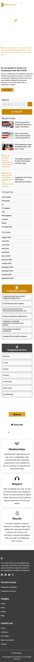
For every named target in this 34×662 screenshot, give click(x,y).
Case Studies (6, 197)
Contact (4, 644)
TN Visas (6, 375)
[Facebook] (6, 575)
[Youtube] (9, 575)
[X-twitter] (13, 575)
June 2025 (5, 245)
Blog (2, 615)
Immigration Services (8, 591)
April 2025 (5, 252)
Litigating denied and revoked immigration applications (14, 297)
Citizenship (6, 201)
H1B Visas (6, 356)
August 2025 (6, 237)
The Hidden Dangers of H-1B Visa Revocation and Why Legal (23, 161)
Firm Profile (5, 636)
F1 (2, 204)
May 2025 (5, 248)
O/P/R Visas (7, 382)
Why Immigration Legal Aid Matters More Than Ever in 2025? (23, 147)
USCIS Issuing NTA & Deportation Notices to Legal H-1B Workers (23, 125)
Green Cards (7, 388)
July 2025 (5, 241)
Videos (3, 611)
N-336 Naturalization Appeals (13, 303)
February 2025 (7, 260)
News (3, 608)
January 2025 (7, 263)
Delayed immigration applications (15, 316)
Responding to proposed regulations (11, 330)
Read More (7, 90)
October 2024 (7, 274)
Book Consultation (7, 640)
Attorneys (4, 632)
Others (4, 223)
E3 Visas (6, 369)
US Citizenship (8, 394)
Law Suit (5, 219)
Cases (3, 604)
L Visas (5, 363)
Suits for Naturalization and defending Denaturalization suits (15, 310)
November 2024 (7, 271)
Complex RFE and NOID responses (15, 336)
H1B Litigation (7, 215)
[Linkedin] (2, 575)
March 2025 (6, 256)
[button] (32, 6)
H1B (3, 212)
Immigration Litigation (9, 587)
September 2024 (8, 278)
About (3, 628)
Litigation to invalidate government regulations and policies (13, 323)
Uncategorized (7, 227)
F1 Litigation (6, 208)
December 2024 (7, 267)
